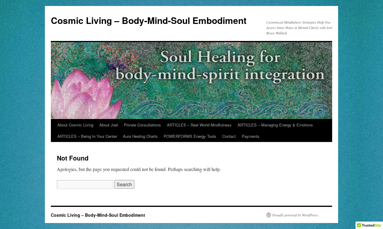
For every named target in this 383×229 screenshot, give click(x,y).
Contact (229, 136)
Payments (250, 136)
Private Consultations (142, 125)
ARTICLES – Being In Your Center (87, 136)
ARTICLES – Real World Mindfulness (199, 125)
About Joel (108, 125)
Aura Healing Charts (140, 136)
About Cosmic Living (75, 125)
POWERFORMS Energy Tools (190, 136)
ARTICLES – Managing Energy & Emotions (275, 125)
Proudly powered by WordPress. (295, 215)
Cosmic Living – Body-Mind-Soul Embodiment (149, 20)
